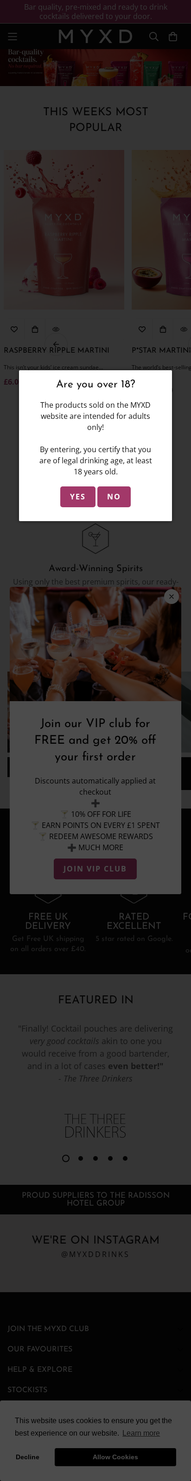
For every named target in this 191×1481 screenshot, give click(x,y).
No (114, 497)
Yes (78, 497)
